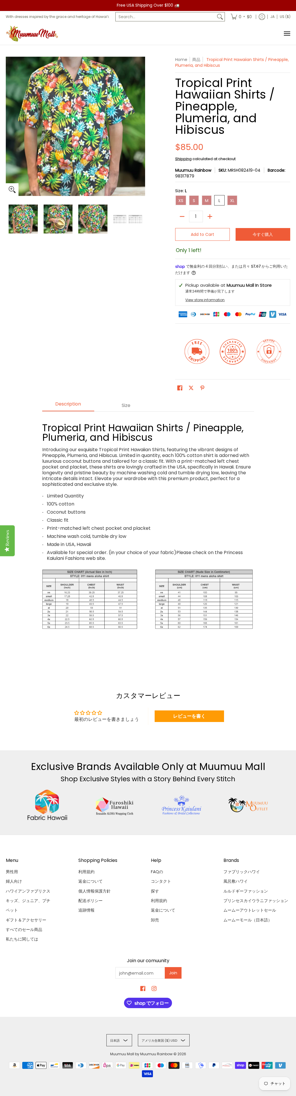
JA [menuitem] (272, 16)
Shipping (183, 158)
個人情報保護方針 (94, 891)
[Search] (220, 16)
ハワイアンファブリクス (28, 891)
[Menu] (286, 34)
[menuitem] (241, 17)
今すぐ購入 (263, 234)
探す (155, 891)
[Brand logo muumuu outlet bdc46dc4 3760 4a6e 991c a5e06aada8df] (248, 805)
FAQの (157, 872)
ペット (12, 910)
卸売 (155, 920)
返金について (90, 881)
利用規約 (86, 872)
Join (173, 973)
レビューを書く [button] (189, 716)
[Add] (210, 216)
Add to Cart (202, 234)
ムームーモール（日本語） (247, 920)
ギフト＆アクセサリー (26, 920)
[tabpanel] (148, 536)
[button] (180, 388)
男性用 (12, 872)
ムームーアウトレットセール (249, 910)
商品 (196, 59)
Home (181, 59)
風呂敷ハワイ (235, 881)
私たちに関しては (22, 939)
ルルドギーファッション (245, 891)
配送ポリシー (90, 901)
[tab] (68, 405)
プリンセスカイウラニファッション (255, 901)
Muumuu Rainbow (193, 170)
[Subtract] (182, 216)
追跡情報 (86, 910)
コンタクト (161, 881)
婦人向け (14, 881)
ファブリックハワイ (241, 872)
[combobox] (165, 16)
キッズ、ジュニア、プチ (28, 901)
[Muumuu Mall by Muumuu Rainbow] (33, 34)
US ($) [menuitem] (285, 16)
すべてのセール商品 (24, 929)
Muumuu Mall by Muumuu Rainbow (141, 1053)
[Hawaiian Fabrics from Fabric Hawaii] (47, 805)
